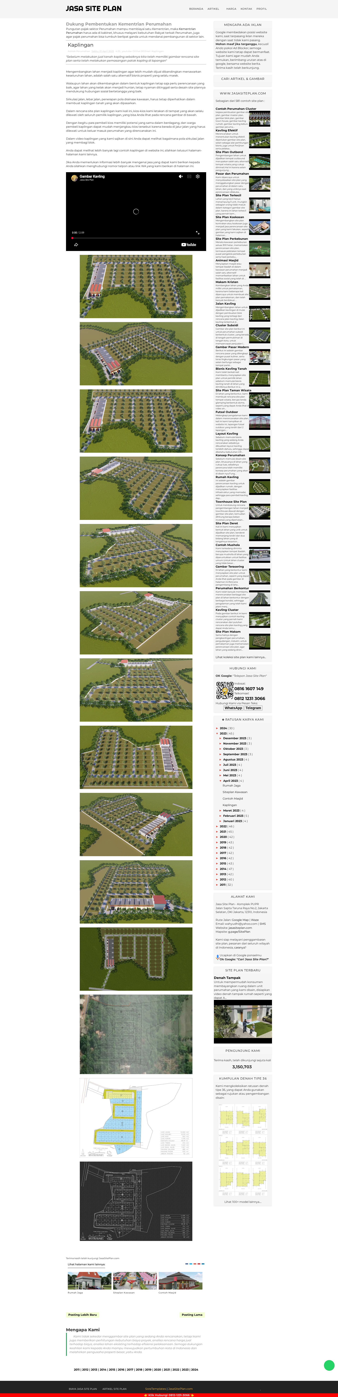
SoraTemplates (155, 1388)
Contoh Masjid (167, 1292)
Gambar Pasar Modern (232, 347)
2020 (157, 1369)
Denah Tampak (227, 978)
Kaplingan (158, 51)
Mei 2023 (229, 775)
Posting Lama (192, 1314)
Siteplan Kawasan (124, 1292)
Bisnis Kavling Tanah (231, 368)
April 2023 (230, 780)
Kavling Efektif (226, 130)
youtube (127, 51)
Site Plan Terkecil (228, 195)
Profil (261, 8)
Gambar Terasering (230, 566)
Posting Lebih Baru (82, 1314)
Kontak (246, 8)
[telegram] (269, 1389)
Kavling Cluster (227, 610)
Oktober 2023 (233, 748)
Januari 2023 (232, 821)
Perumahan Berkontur (232, 588)
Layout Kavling (227, 433)
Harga (231, 8)
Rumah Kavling (227, 477)
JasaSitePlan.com (180, 1388)
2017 (130, 1369)
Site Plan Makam (228, 631)
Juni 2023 (230, 770)
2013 (94, 1369)
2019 (148, 1369)
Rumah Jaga (75, 1292)
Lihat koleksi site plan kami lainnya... (241, 657)
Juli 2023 (229, 764)
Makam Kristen (227, 282)
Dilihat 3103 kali (142, 51)
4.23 (117, 51)
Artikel (213, 8)
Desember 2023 (234, 738)
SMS (263, 923)
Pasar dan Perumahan (232, 173)
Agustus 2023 (233, 759)
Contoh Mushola (228, 545)
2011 (77, 1369)
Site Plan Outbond (229, 152)
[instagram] (265, 1389)
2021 (167, 1369)
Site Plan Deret (227, 523)
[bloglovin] (260, 1389)
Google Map (240, 920)
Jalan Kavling (226, 303)
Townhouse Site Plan (231, 501)
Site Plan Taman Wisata (233, 390)
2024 (194, 1369)
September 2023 (235, 754)
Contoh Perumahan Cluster (236, 108)
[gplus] (256, 1389)
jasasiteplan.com (240, 928)
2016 (121, 1369)
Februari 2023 (233, 815)
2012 (85, 1369)
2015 (112, 1369)
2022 (176, 1369)
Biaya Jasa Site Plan (83, 1388)
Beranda (196, 8)
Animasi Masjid (227, 260)
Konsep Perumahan (230, 455)
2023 (185, 1369)
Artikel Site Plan (114, 1388)
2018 (139, 1369)
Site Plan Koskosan (230, 217)
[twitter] (252, 1389)
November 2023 (234, 743)
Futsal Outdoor (227, 412)
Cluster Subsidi (227, 325)
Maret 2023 (231, 810)
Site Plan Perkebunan (232, 238)
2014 (103, 1369)
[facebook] (247, 1389)
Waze (255, 920)
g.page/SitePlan (239, 931)
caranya (239, 947)
